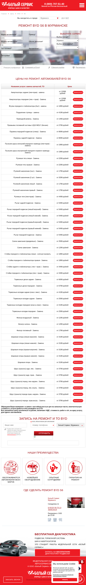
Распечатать (80, 67)
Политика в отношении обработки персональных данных (63, 575)
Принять (65, 579)
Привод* (32, 34)
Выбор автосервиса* (65, 44)
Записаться (78, 92)
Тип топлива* (6, 48)
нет (67, 18)
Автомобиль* (34, 48)
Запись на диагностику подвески (57, 553)
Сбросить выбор (57, 67)
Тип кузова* (5, 55)
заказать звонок (12, 580)
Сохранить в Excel (32, 67)
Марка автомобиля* (8, 34)
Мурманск (44, 18)
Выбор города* (62, 37)
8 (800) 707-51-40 (54, 4)
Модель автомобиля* (9, 41)
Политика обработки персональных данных (43, 580)
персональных (11, 434)
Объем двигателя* (36, 41)
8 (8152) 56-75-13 (54, 508)
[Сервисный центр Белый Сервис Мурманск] (70, 425)
